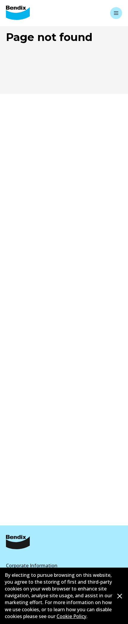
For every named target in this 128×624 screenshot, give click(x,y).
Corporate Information (31, 565)
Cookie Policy (71, 616)
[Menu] (116, 13)
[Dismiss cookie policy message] (119, 596)
